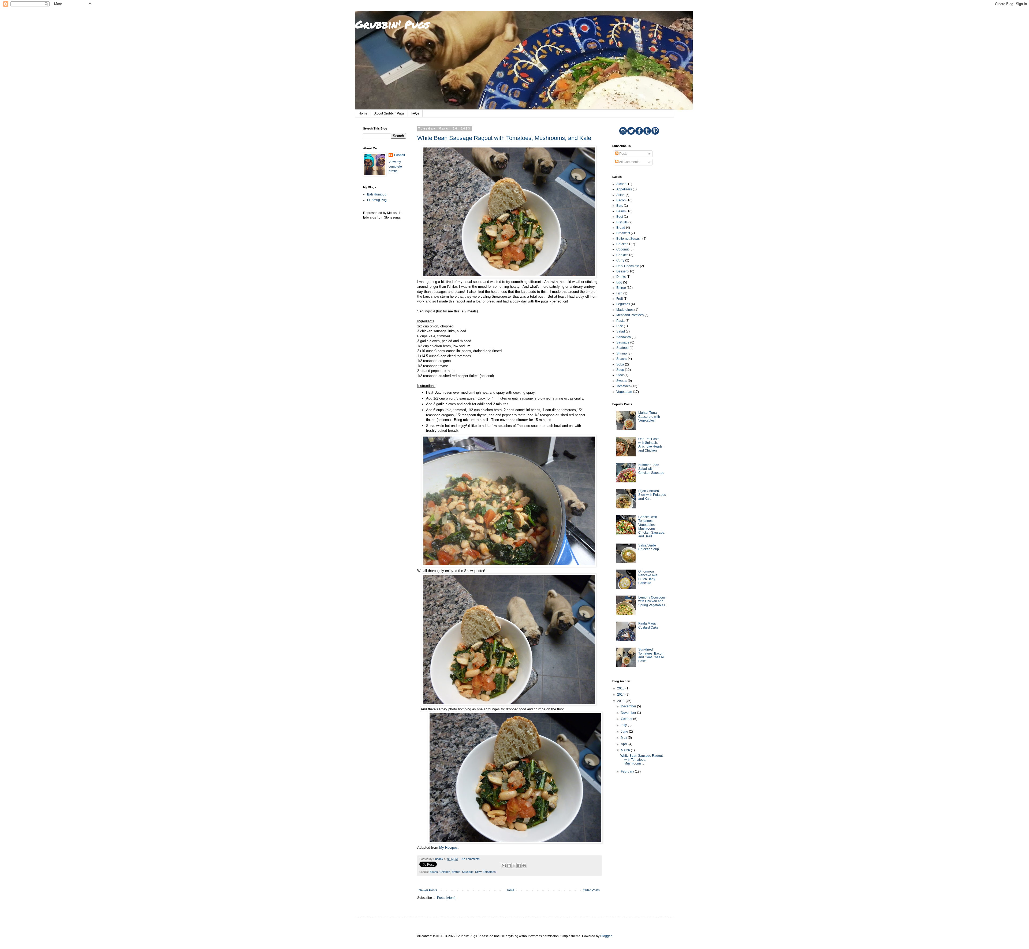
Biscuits (622, 222)
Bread (620, 228)
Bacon (621, 200)
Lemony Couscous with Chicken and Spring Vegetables (652, 601)
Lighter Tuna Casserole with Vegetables (649, 416)
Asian (620, 195)
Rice (619, 326)
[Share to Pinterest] (524, 865)
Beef (619, 217)
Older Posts (591, 890)
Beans (434, 871)
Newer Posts (428, 890)
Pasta (620, 321)
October (627, 719)
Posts (622, 154)
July (624, 725)
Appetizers (624, 189)
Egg (619, 282)
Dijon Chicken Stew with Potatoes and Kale (652, 495)
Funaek (399, 155)
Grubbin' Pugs (392, 24)
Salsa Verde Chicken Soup (648, 547)
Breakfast (623, 233)
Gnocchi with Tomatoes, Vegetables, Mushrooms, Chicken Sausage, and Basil (651, 526)
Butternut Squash (629, 239)
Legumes (623, 304)
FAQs (415, 113)
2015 (621, 688)
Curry (620, 260)
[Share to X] (514, 865)
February (628, 771)
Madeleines (624, 310)
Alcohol (621, 184)
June (625, 731)
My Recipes (448, 847)
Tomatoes (489, 871)
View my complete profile (395, 166)
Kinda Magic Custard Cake (648, 625)
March (626, 750)
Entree (456, 871)
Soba (620, 364)
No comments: (470, 859)
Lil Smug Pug (377, 200)
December (629, 706)
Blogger (606, 936)
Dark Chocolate (627, 266)
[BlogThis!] (509, 865)
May (624, 738)
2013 (621, 701)
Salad (620, 331)
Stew (478, 871)
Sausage (468, 871)
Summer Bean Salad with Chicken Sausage (651, 469)
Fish (619, 293)
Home (363, 113)
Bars (619, 206)
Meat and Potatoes (630, 315)
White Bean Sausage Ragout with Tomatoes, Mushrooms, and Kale (504, 138)
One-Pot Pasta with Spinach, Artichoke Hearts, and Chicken (650, 444)
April (624, 744)
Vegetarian (624, 392)
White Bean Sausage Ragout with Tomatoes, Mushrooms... (641, 759)
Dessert (622, 271)
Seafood (622, 348)
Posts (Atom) (446, 898)
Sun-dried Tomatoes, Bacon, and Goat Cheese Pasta (651, 655)
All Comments (628, 162)
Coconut (622, 249)
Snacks (621, 359)
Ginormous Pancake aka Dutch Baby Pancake (647, 577)
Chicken (444, 871)
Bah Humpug (376, 194)
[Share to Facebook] (519, 865)
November (629, 713)
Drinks (621, 277)
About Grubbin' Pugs (389, 113)
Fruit (619, 299)
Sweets (621, 381)
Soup (620, 370)
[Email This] (503, 865)
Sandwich (623, 337)
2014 (621, 694)
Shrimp (621, 353)
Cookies (622, 255)
